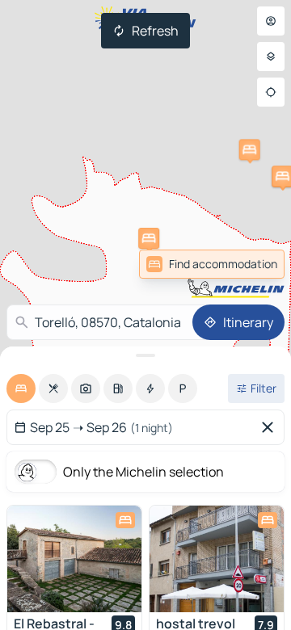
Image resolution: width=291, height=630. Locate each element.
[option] (21, 388)
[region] (74, 559)
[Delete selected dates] (271, 427)
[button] (148, 238)
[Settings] (271, 56)
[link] (249, 264)
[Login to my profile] (271, 21)
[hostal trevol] (217, 559)
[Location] (271, 92)
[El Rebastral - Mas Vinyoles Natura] (74, 559)
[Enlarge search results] (145, 355)
